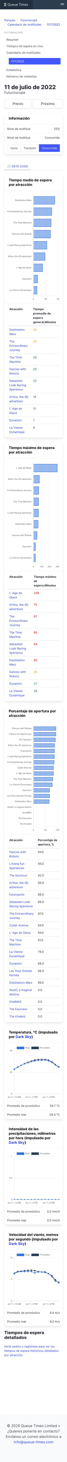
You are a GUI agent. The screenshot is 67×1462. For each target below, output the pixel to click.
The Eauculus (18, 1009)
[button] (62, 4)
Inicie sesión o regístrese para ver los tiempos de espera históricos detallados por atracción (31, 1351)
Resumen (12, 39)
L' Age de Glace (20, 932)
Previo (18, 104)
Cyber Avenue (18, 925)
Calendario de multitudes (23, 52)
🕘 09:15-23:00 (17, 166)
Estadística (13, 70)
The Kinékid (17, 1016)
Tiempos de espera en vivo (24, 46)
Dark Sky (23, 1037)
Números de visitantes (21, 76)
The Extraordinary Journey (18, 346)
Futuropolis (16, 894)
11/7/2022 (17, 61)
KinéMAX (15, 1001)
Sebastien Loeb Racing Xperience (17, 385)
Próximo (48, 104)
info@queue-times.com (33, 1442)
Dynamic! (15, 420)
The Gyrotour (18, 875)
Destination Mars (20, 982)
